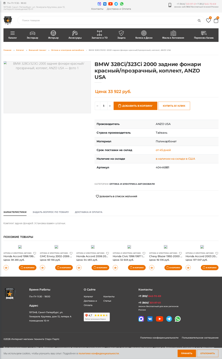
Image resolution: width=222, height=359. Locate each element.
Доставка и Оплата (119, 8)
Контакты (97, 8)
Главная (7, 50)
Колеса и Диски (143, 37)
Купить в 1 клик (174, 105)
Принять (186, 353)
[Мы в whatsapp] (121, 3)
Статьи (107, 300)
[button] (208, 21)
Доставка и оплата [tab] (88, 212)
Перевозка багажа (204, 37)
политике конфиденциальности (99, 353)
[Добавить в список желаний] (34, 253)
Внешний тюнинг (37, 50)
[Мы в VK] (105, 4)
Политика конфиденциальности (159, 337)
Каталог (12, 37)
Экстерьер (32, 37)
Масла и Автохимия (173, 37)
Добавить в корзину (137, 105)
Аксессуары (75, 37)
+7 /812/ (206, 4)
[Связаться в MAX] (99, 4)
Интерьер (53, 37)
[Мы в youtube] (110, 3)
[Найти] (200, 20)
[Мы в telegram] (116, 4)
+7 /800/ (186, 4)
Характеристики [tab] (15, 212)
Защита (121, 37)
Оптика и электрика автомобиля (67, 50)
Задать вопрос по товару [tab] (51, 212)
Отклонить (207, 353)
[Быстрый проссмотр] (6, 267)
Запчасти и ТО (99, 37)
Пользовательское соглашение (200, 337)
